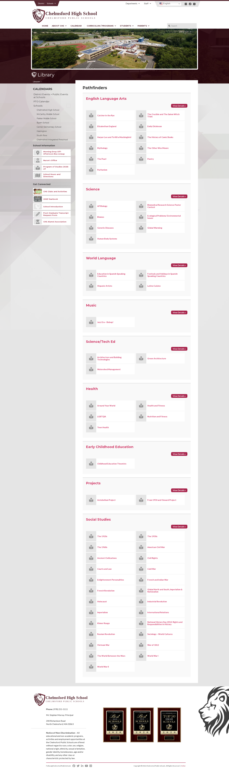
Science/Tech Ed (100, 342)
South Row (42, 135)
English (166, 3)
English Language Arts (106, 99)
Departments (131, 3)
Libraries (36, 82)
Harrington (42, 131)
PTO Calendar (41, 101)
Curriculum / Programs (100, 26)
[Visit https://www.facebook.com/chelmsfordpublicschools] (190, 4)
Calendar (76, 26)
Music (91, 305)
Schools (50, 3)
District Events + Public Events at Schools (51, 96)
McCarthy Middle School (48, 114)
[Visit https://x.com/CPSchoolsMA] (194, 4)
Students (125, 26)
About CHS (58, 26)
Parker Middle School (46, 118)
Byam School (43, 123)
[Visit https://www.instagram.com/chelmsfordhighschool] (186, 4)
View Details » (179, 106)
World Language (101, 258)
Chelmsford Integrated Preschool (52, 139)
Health (92, 389)
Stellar (183, 766)
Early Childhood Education (109, 447)
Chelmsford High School (48, 110)
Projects (93, 483)
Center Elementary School (49, 127)
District (41, 3)
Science (93, 189)
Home (45, 26)
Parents (142, 26)
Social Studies (98, 519)
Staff (146, 3)
